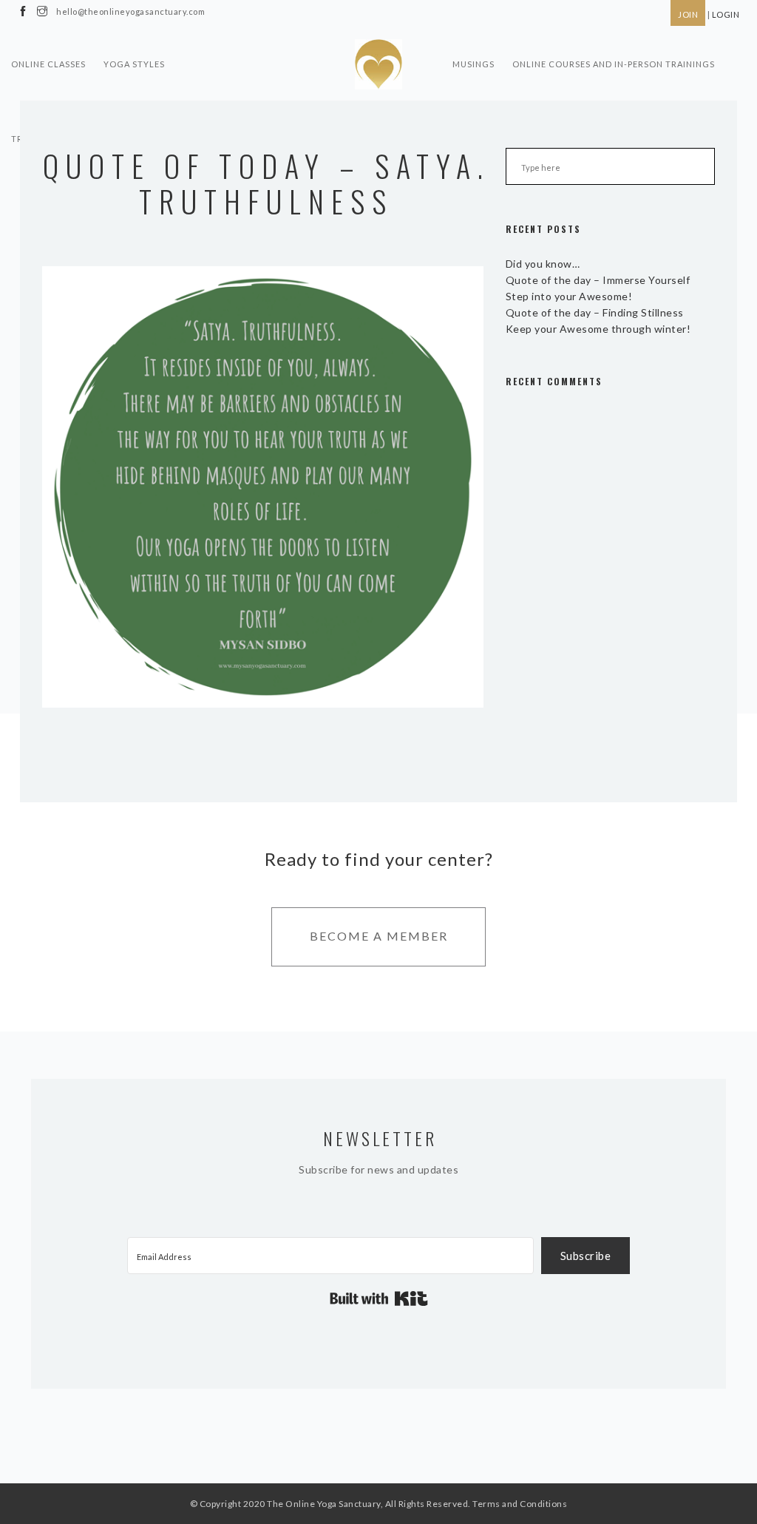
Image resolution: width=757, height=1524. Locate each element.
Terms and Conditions (519, 1503)
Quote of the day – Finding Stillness (595, 312)
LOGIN (726, 14)
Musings (473, 64)
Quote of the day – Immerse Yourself (598, 280)
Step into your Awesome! (569, 296)
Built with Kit (379, 1298)
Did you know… (543, 263)
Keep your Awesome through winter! (598, 328)
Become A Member (379, 936)
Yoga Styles (134, 64)
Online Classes (48, 64)
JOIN (688, 14)
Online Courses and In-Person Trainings (613, 64)
